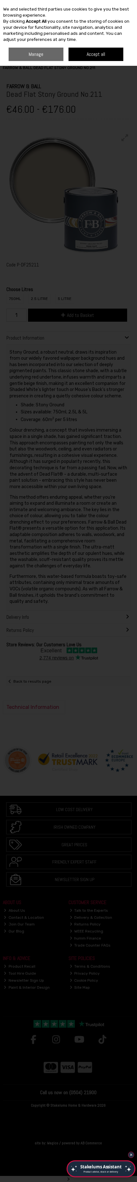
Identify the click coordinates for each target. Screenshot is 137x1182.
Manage (36, 54)
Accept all (96, 54)
